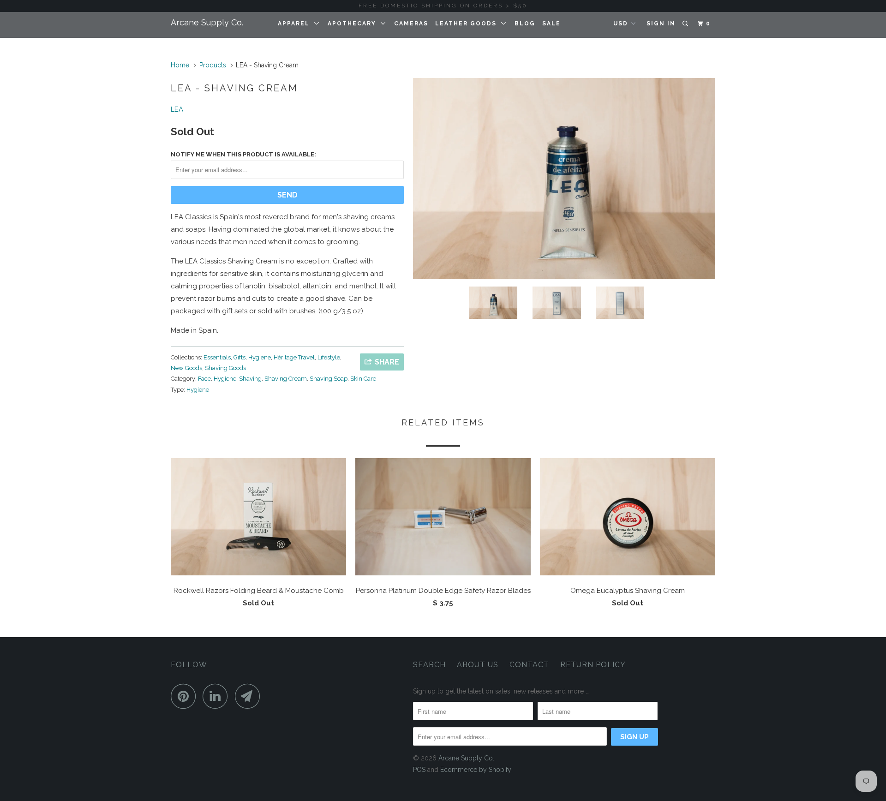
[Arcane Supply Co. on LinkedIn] (218, 696)
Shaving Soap (328, 378)
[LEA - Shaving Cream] (564, 178)
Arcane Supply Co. (207, 22)
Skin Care (363, 378)
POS (419, 769)
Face (204, 378)
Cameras (411, 23)
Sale (551, 23)
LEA (177, 109)
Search (429, 664)
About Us (477, 664)
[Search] (686, 23)
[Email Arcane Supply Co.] (250, 696)
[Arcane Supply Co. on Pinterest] (186, 696)
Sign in (661, 23)
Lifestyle (328, 357)
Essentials (217, 357)
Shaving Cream (285, 378)
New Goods (186, 368)
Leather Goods (468, 23)
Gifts (239, 357)
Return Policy (593, 664)
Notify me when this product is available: (243, 154)
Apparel (296, 23)
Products (212, 65)
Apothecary (354, 23)
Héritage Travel (294, 357)
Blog (525, 23)
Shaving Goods (225, 368)
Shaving (250, 378)
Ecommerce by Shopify (475, 769)
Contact (529, 664)
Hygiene (259, 357)
